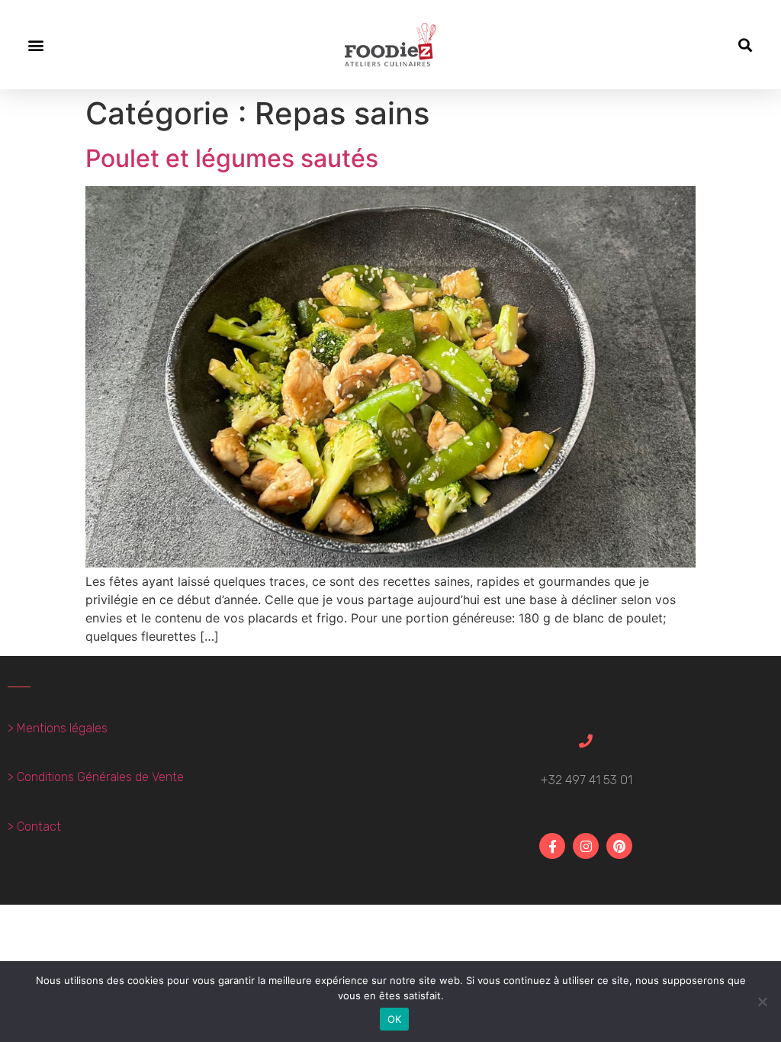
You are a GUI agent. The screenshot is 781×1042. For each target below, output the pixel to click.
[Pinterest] (619, 846)
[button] (35, 44)
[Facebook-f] (552, 846)
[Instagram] (586, 846)
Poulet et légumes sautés (231, 158)
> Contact (34, 826)
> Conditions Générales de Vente (96, 777)
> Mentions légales (58, 728)
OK (394, 1019)
